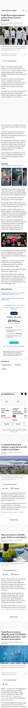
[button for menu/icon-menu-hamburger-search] (25, 10)
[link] (9, 10)
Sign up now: (4, 23)
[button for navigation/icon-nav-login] (22, 10)
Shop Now (6, 424)
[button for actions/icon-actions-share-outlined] (24, 54)
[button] (22, 10)
